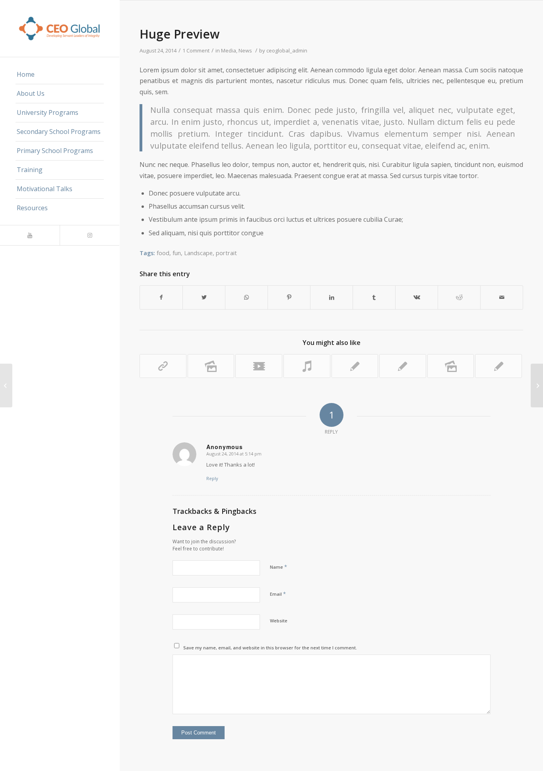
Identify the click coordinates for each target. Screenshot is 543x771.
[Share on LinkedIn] (331, 297)
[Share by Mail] (502, 297)
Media (228, 50)
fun (177, 253)
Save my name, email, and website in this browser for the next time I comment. (270, 648)
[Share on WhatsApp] (246, 297)
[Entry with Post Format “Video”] (258, 366)
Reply (212, 478)
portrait (226, 253)
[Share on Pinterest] (289, 297)
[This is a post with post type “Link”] (163, 366)
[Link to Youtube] (30, 235)
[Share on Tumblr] (374, 297)
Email (278, 593)
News (245, 50)
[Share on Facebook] (161, 297)
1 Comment (195, 50)
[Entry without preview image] (402, 366)
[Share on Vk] (417, 297)
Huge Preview (179, 34)
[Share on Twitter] (204, 297)
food (163, 253)
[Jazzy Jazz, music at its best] (306, 366)
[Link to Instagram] (89, 235)
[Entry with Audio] (6, 385)
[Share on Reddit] (459, 297)
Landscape (198, 253)
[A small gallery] (211, 366)
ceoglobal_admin (286, 50)
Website (278, 621)
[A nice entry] (355, 366)
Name (278, 566)
